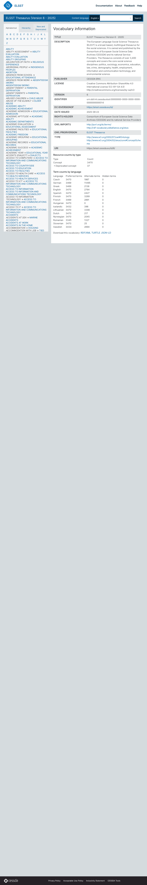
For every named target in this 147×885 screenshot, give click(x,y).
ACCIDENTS (12, 215)
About (118, 5)
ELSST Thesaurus (96, 132)
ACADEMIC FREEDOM (17, 134)
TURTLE (95, 232)
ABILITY (10, 49)
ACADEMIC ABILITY (16, 106)
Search (138, 18)
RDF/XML (86, 232)
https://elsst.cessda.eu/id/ (100, 107)
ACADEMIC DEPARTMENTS (20, 121)
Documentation (104, 5)
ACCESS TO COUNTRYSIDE (20, 165)
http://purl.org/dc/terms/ (99, 124)
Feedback (129, 5)
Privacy (54, 881)
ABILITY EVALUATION (17, 56)
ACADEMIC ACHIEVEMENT (19, 108)
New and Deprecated (41, 28)
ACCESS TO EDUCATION (18, 168)
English (94, 18)
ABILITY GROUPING (16, 59)
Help (139, 5)
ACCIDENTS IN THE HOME (19, 225)
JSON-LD (106, 232)
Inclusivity (95, 881)
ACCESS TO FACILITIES (18, 170)
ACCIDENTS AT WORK (17, 222)
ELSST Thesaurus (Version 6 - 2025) (31, 18)
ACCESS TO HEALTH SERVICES (22, 178)
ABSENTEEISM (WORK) (17, 85)
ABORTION (11, 72)
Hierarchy (26, 28)
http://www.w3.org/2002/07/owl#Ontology (108, 137)
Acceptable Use (73, 881)
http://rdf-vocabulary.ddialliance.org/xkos (107, 127)
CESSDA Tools (114, 881)
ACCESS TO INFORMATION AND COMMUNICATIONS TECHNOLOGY (23, 193)
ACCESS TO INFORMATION (19, 189)
